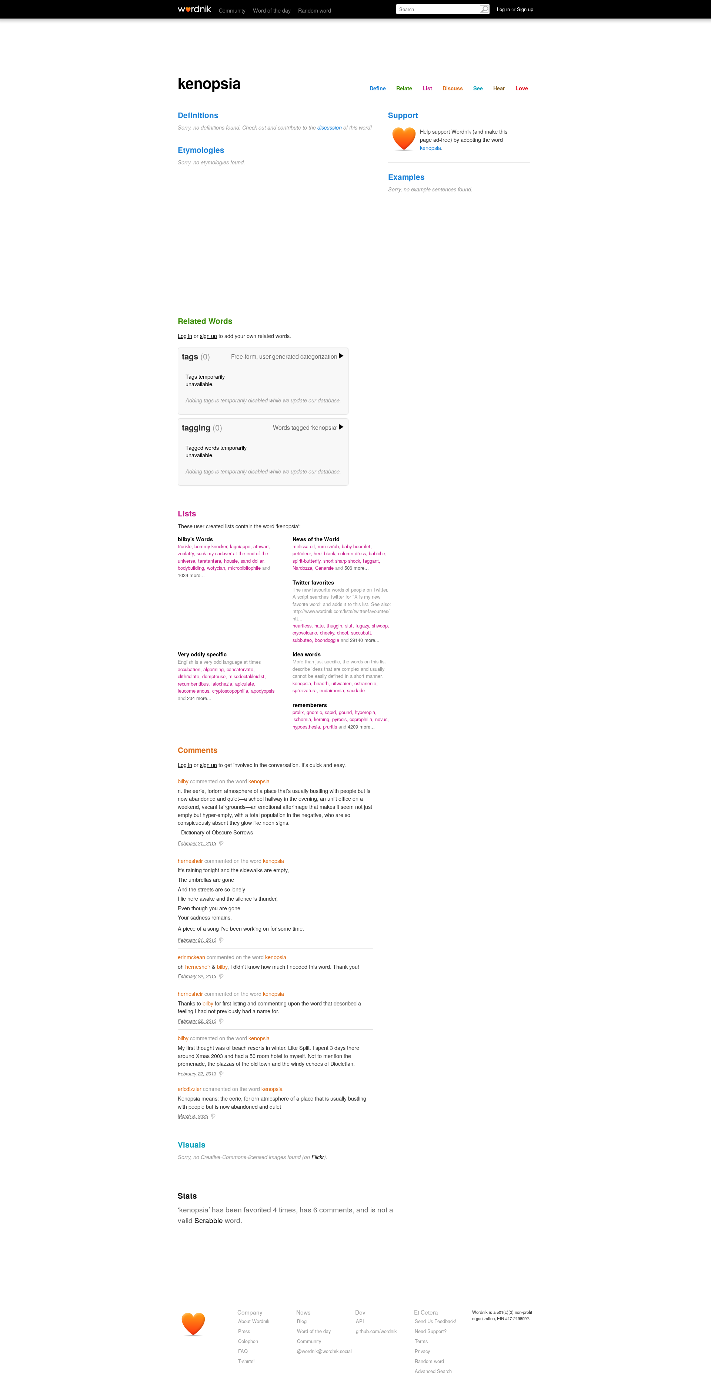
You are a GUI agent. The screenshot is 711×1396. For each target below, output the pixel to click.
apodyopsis (262, 690)
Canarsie (325, 567)
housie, (232, 560)
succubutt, (362, 632)
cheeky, (328, 632)
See (478, 88)
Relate (404, 88)
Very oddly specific (202, 654)
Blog (302, 1321)
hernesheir (190, 860)
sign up (208, 335)
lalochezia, (223, 683)
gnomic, (316, 712)
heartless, (303, 625)
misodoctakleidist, (247, 676)
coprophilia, (362, 719)
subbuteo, (304, 639)
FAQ (243, 1351)
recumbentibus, (194, 683)
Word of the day (272, 10)
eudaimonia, (333, 690)
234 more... (199, 698)
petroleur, (303, 553)
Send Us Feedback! (435, 1321)
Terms (421, 1341)
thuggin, (336, 625)
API (360, 1321)
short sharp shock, (343, 560)
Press (244, 1331)
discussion (329, 127)
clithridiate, (190, 676)
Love (521, 88)
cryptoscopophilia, (231, 690)
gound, (347, 712)
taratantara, (211, 560)
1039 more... (191, 575)
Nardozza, (304, 567)
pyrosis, (341, 719)
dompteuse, (215, 676)
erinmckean (191, 957)
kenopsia (430, 147)
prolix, (300, 712)
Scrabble (208, 1220)
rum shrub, (330, 546)
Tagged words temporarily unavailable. (216, 451)
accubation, (190, 669)
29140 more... (365, 639)
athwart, (261, 546)
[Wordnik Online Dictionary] (194, 9)
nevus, (382, 719)
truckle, (186, 546)
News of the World (316, 539)
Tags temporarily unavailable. (205, 380)
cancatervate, (241, 669)
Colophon (248, 1341)
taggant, (371, 560)
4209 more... (361, 726)
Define (378, 88)
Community (232, 10)
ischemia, (303, 719)
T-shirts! (246, 1361)
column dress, (353, 553)
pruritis (330, 726)
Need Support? (431, 1331)
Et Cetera (426, 1312)
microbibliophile (245, 567)
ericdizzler (189, 1088)
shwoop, (380, 625)
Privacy (422, 1351)
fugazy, (364, 625)
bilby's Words (195, 539)
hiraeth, (322, 683)
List (427, 88)
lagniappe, (241, 546)
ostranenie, (366, 683)
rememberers (310, 705)
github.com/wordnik (376, 1331)
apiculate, (245, 683)
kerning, (323, 719)
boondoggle (328, 639)
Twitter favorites (313, 582)
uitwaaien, (342, 683)
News (303, 1312)
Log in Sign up (515, 9)
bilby (183, 781)
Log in (185, 335)
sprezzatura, (306, 690)
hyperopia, (366, 712)
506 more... (356, 567)
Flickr (317, 1157)
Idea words (307, 654)
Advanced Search (433, 1371)
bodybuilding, (192, 567)
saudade (356, 690)
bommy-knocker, (212, 546)
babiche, (378, 553)
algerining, (215, 669)
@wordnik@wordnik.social (324, 1351)
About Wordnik (253, 1321)
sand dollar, (253, 560)
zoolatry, (187, 553)
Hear (499, 88)
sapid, (332, 712)
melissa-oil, (305, 546)
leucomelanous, (195, 690)
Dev (360, 1312)
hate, (320, 625)
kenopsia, (303, 683)
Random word (314, 10)
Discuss (453, 88)
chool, (344, 632)
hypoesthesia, (308, 726)
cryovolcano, (306, 632)
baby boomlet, (357, 546)
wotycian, (217, 567)
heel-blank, (326, 553)
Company (250, 1312)
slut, (350, 625)
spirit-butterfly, (308, 560)
